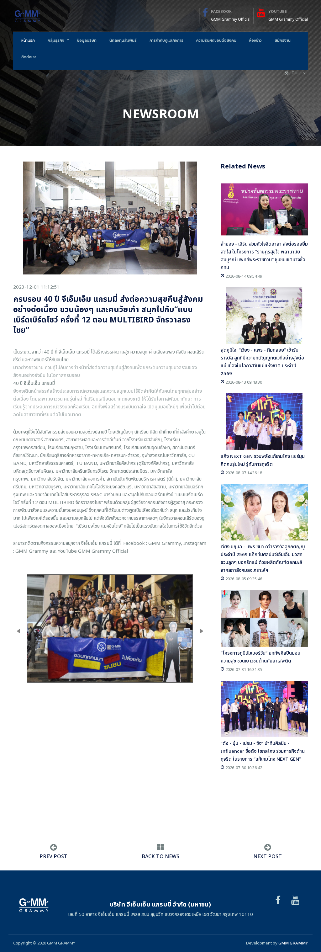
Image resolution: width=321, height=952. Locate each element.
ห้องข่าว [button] (255, 40)
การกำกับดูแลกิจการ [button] (166, 40)
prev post (53, 856)
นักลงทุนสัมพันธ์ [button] (123, 40)
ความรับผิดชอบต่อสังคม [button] (216, 40)
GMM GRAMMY (293, 943)
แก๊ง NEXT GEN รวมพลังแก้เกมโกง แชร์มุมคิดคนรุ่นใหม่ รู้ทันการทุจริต (263, 460)
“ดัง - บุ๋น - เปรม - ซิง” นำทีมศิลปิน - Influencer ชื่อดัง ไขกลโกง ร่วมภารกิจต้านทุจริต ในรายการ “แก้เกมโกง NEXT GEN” (263, 751)
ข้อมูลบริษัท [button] (87, 40)
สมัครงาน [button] (283, 40)
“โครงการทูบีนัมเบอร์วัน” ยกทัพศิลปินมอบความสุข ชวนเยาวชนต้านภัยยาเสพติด (260, 657)
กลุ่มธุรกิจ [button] (56, 40)
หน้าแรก (28, 40)
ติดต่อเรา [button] (28, 57)
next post (267, 856)
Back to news (160, 856)
